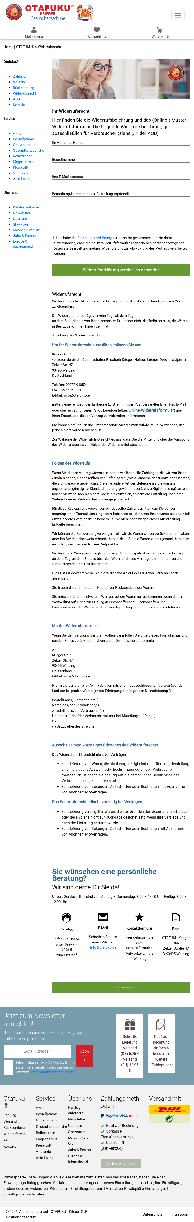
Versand (19, 82)
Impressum (179, 1214)
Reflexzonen (22, 156)
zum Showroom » (121, 987)
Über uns (20, 219)
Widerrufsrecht (24, 93)
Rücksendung (23, 88)
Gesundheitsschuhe (28, 150)
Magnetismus (24, 162)
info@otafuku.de (103, 947)
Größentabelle (24, 145)
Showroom (21, 224)
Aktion (18, 133)
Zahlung (19, 76)
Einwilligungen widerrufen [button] (24, 1194)
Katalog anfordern (27, 207)
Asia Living (21, 179)
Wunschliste (97, 37)
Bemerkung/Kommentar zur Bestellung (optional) (90, 194)
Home (8, 47)
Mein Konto (34, 37)
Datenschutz (152, 1214)
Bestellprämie (24, 139)
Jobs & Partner (24, 236)
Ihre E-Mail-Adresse (67, 177)
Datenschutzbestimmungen (51, 1072)
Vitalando (20, 173)
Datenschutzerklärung (94, 238)
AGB (16, 99)
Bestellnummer (64, 160)
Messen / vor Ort (26, 230)
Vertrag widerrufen (121, 1163)
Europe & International (78, 1159)
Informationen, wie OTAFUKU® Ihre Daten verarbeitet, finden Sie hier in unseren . (43, 1067)
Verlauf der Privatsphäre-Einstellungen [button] (136, 1189)
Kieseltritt (20, 167)
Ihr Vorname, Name (67, 143)
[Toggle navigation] (178, 15)
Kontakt (19, 105)
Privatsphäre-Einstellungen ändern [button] (76, 1189)
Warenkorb (160, 37)
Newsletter (21, 213)
